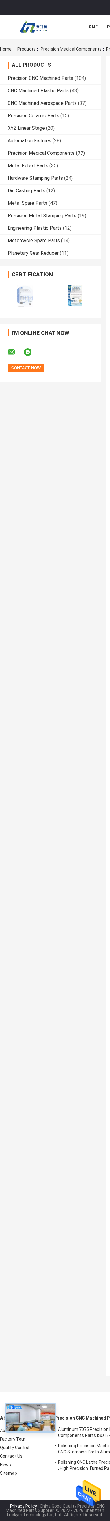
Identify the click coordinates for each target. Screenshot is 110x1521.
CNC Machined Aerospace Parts (42, 103)
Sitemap (8, 1473)
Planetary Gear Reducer (33, 253)
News (5, 1464)
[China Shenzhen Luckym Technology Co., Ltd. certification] (25, 296)
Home (92, 26)
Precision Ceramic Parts (33, 116)
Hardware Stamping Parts (35, 178)
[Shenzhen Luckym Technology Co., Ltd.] (33, 27)
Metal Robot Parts (28, 165)
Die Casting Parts (26, 190)
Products (26, 49)
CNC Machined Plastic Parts (38, 91)
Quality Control (15, 1447)
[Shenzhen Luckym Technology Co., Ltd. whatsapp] (31, 352)
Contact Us (11, 1456)
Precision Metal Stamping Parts (42, 215)
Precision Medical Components (71, 49)
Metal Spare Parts (27, 203)
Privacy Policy (23, 1506)
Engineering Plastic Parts (35, 228)
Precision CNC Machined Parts (40, 78)
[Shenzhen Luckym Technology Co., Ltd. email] (15, 352)
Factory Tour (12, 1439)
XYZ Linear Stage (26, 128)
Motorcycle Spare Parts (34, 240)
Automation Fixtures (29, 141)
